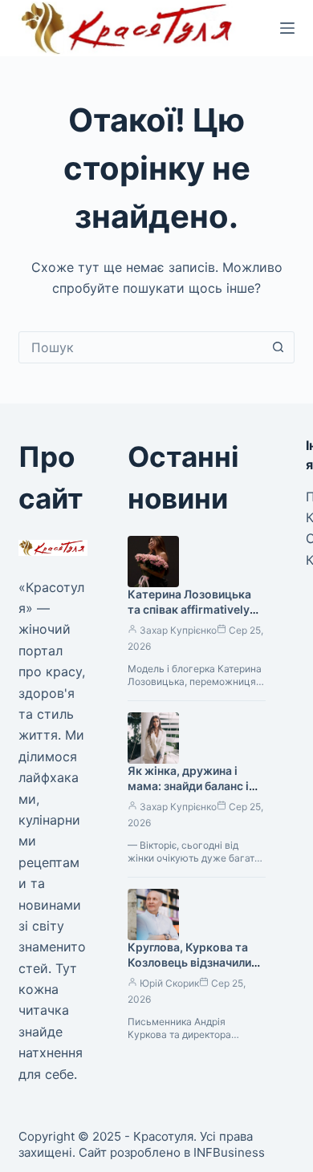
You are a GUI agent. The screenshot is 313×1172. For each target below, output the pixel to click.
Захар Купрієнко (178, 630)
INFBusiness (229, 1152)
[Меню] (287, 28)
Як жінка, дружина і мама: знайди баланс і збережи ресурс (188, 786)
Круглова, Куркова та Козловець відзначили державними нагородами (189, 970)
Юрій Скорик (169, 983)
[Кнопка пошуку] (278, 347)
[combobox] (140, 347)
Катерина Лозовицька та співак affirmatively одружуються (189, 609)
